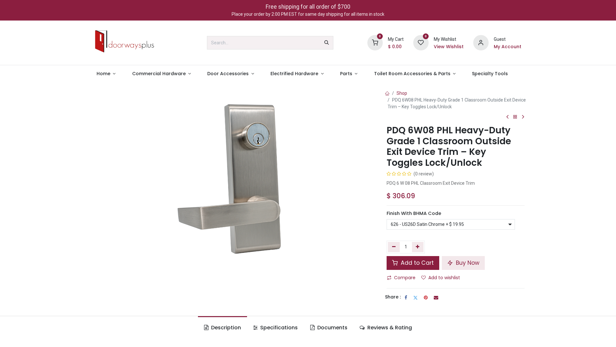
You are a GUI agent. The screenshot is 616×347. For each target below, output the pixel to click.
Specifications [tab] (278, 327)
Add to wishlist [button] (444, 277)
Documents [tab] (331, 327)
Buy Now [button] (466, 263)
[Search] (326, 42)
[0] (375, 42)
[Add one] (418, 247)
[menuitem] (106, 73)
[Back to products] (515, 117)
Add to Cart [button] (416, 263)
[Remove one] (394, 247)
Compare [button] (404, 277)
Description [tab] (225, 327)
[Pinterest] (426, 297)
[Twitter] (415, 297)
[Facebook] (406, 297)
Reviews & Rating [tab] (389, 327)
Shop (402, 93)
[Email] (436, 297)
